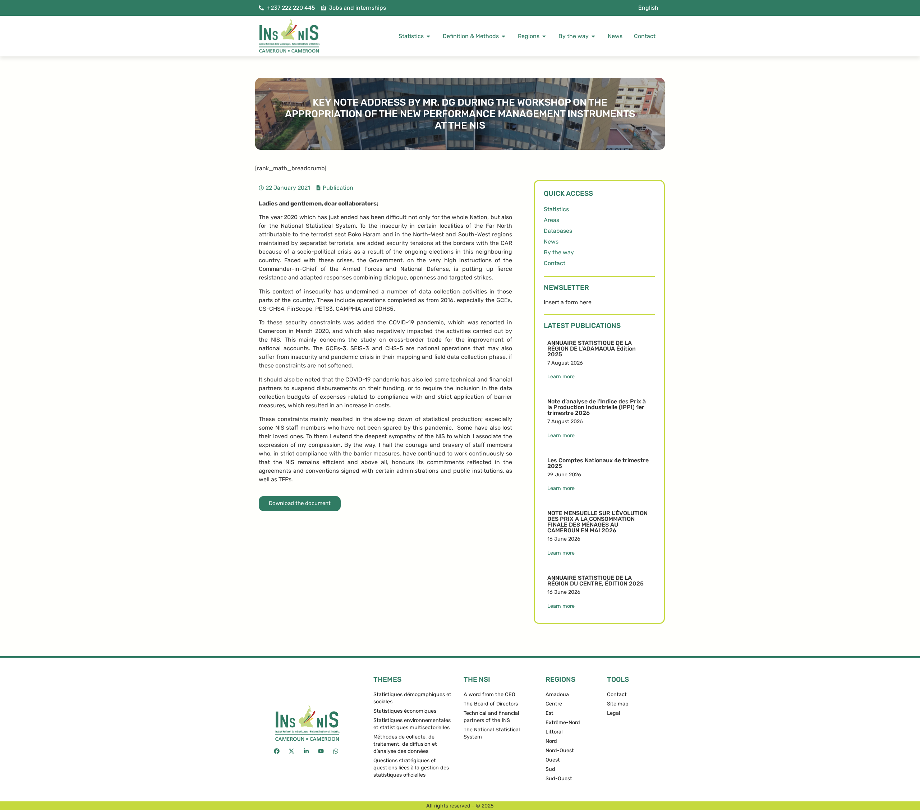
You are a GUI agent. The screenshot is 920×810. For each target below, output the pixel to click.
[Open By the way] (593, 36)
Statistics (556, 209)
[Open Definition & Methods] (503, 36)
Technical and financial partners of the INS (491, 716)
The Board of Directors (491, 704)
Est (549, 713)
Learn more (561, 377)
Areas (551, 220)
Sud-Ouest (559, 779)
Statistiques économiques (404, 711)
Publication (338, 187)
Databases (558, 230)
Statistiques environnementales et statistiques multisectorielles (412, 724)
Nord (551, 741)
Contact (554, 263)
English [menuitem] (648, 7)
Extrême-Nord (563, 722)
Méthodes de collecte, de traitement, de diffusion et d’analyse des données (405, 744)
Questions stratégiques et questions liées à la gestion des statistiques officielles (411, 768)
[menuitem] (648, 8)
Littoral (554, 732)
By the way (559, 252)
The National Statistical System (492, 733)
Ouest (553, 760)
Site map (618, 704)
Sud (550, 769)
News (551, 241)
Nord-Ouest (560, 750)
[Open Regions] (544, 36)
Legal (613, 713)
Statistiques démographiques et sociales (412, 698)
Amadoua (557, 694)
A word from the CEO (489, 694)
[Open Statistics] (428, 36)
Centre (554, 704)
